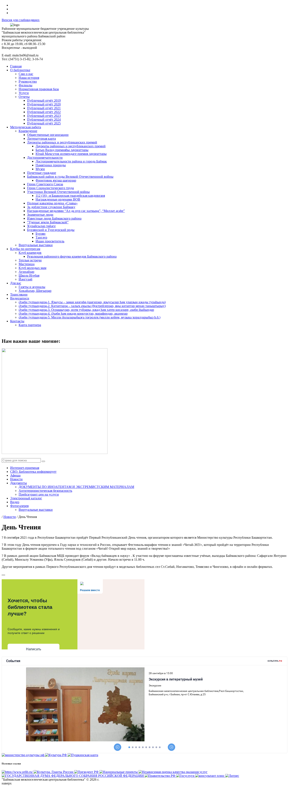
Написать (33, 649)
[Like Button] (3, 575)
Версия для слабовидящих (21, 20)
